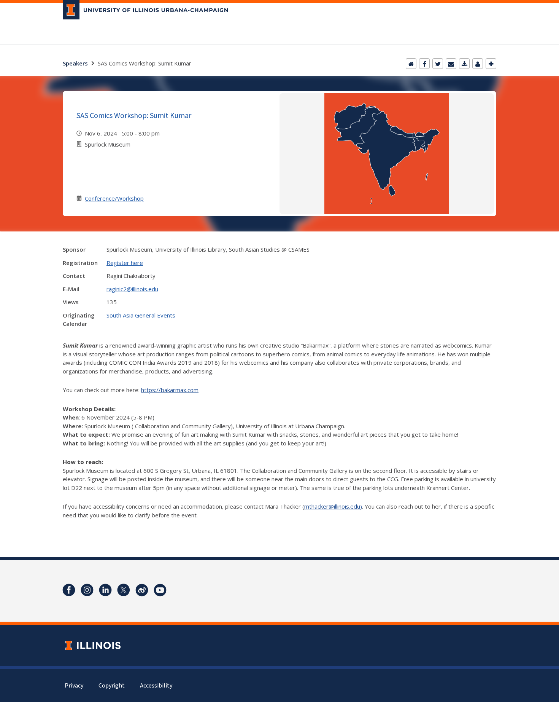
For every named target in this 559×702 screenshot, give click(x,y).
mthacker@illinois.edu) (333, 506)
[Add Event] (491, 63)
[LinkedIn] (105, 590)
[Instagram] (87, 590)
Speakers (75, 63)
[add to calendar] (464, 63)
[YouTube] (160, 590)
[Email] (451, 63)
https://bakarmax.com (170, 390)
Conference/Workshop (114, 198)
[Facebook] (424, 63)
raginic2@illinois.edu (132, 289)
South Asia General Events (140, 315)
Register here (124, 262)
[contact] (477, 63)
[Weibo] (141, 590)
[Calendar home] (411, 63)
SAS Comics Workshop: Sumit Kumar (133, 115)
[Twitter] (437, 63)
